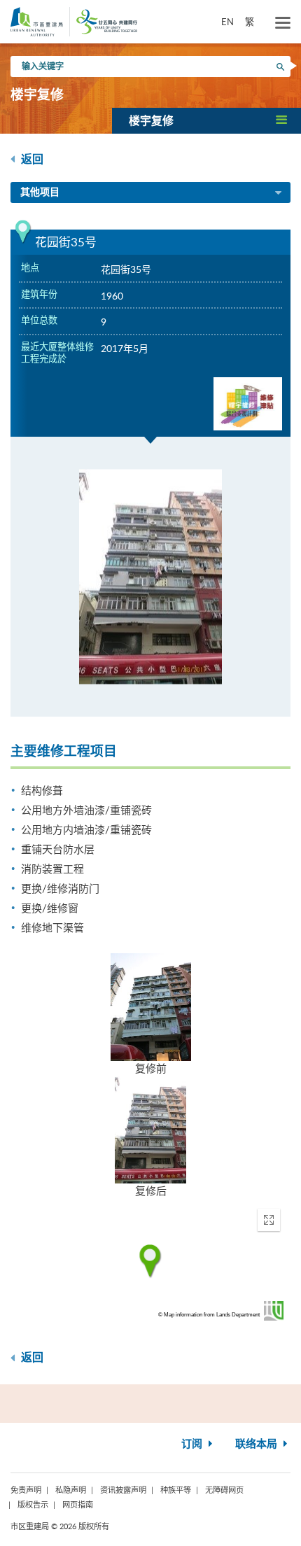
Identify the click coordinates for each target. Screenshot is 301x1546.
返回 (30, 159)
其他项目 (39, 192)
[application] (150, 1261)
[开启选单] (282, 23)
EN (227, 21)
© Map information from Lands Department (209, 1315)
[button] (206, 120)
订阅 (193, 1444)
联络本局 (257, 1444)
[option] (150, 577)
